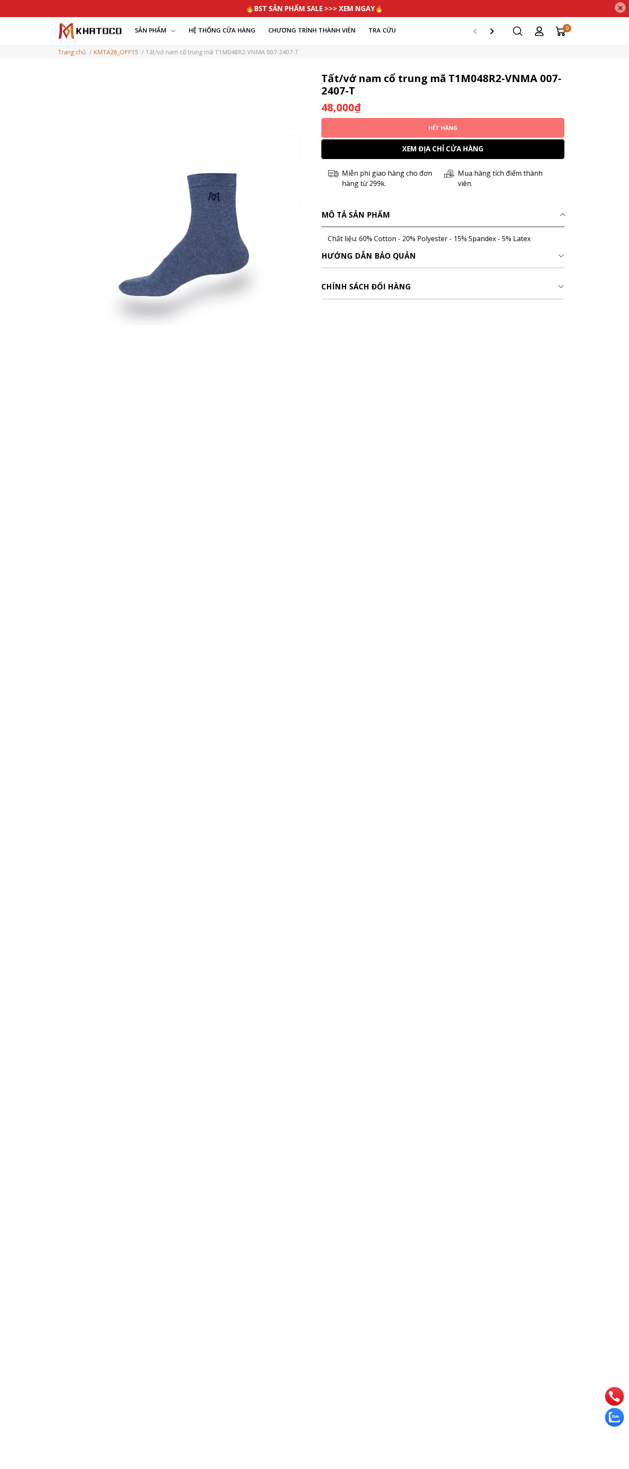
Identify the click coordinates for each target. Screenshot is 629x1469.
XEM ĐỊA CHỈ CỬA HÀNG (443, 148)
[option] (183, 230)
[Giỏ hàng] (560, 31)
